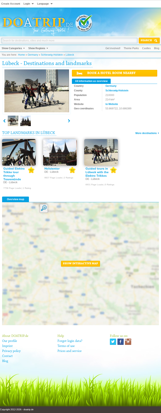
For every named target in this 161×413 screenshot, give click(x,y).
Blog (156, 48)
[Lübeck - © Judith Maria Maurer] (25, 120)
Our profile (9, 341)
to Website (111, 104)
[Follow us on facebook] (120, 342)
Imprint (7, 346)
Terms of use (66, 346)
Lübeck (70, 54)
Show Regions (36, 48)
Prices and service (69, 351)
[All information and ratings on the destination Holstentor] (60, 152)
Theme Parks (131, 48)
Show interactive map (80, 263)
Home (21, 54)
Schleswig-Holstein (52, 54)
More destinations (146, 133)
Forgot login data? (69, 341)
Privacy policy (11, 351)
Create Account (10, 3)
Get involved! (112, 48)
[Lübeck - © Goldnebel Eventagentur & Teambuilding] (36, 91)
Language (43, 3)
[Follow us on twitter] (113, 342)
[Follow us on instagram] (128, 342)
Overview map (15, 199)
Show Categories (12, 48)
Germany (33, 54)
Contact (7, 356)
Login (26, 3)
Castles (146, 48)
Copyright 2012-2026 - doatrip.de (17, 409)
